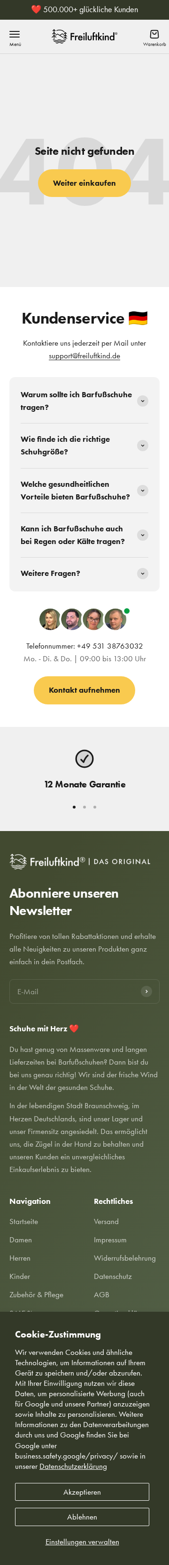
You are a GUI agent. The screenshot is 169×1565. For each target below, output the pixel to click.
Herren (20, 1258)
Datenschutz (113, 1276)
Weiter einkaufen (84, 183)
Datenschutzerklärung (73, 1466)
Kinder (19, 1276)
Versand (106, 1221)
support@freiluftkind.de (84, 355)
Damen (20, 1239)
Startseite (23, 1221)
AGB (101, 1294)
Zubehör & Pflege (36, 1294)
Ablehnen (82, 1516)
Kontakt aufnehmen (84, 690)
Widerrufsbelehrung (125, 1258)
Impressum (110, 1239)
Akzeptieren (82, 1492)
